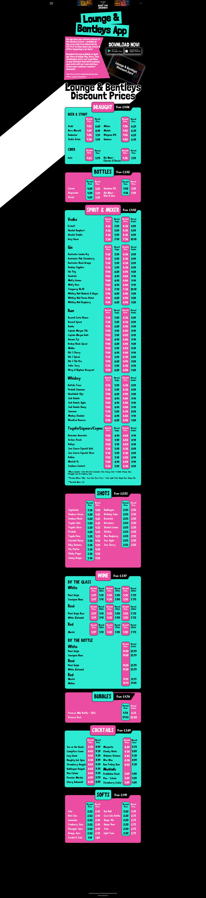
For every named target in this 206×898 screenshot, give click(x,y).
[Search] (140, 3)
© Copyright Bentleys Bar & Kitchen (108, 893)
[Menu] (51, 3)
